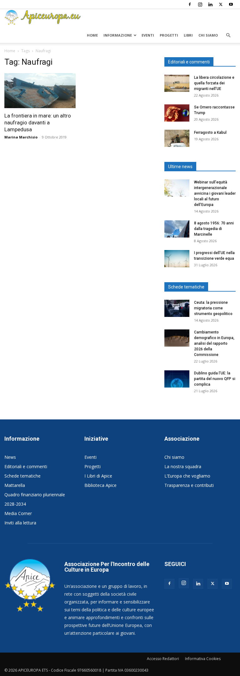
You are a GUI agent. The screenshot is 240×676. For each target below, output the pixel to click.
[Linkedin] (210, 4)
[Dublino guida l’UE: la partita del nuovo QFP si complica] (176, 379)
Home (92, 35)
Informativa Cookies (203, 658)
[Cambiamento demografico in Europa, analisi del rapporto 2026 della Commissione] (176, 338)
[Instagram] (200, 4)
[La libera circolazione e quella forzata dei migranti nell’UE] (176, 83)
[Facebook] (189, 4)
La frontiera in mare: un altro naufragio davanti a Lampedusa (37, 123)
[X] (220, 4)
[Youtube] (231, 4)
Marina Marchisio (21, 137)
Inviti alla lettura (20, 523)
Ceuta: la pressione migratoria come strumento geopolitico (213, 308)
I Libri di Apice (98, 476)
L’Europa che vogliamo (187, 476)
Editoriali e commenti (25, 466)
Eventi (148, 35)
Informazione (117, 35)
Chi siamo (208, 35)
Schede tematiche (22, 476)
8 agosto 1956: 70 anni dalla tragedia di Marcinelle (214, 229)
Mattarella (14, 485)
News (10, 457)
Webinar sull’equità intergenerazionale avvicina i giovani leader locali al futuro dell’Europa (215, 193)
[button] (228, 35)
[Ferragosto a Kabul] (176, 138)
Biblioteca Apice (100, 485)
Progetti (169, 35)
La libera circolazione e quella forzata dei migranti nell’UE (214, 83)
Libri (188, 35)
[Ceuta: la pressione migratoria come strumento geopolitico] (176, 308)
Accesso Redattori (163, 658)
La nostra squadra (182, 466)
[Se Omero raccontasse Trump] (176, 113)
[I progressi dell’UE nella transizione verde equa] (176, 258)
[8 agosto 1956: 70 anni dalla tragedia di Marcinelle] (176, 229)
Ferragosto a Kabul (210, 132)
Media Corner (18, 513)
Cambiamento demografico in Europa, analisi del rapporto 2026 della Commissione (214, 343)
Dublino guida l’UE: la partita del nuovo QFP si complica (214, 379)
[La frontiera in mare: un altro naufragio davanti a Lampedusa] (40, 90)
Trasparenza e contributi (189, 485)
